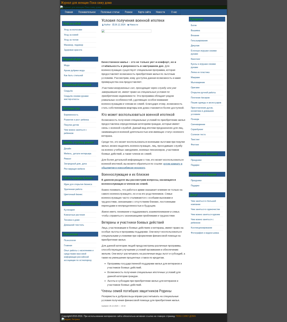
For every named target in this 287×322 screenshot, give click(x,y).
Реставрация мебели (74, 169)
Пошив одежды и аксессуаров (206, 102)
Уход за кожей (71, 35)
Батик (194, 25)
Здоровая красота (73, 50)
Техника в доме (72, 220)
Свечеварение (198, 124)
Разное (129, 12)
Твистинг (195, 139)
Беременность (71, 114)
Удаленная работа (73, 189)
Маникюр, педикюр (73, 45)
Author (107, 24)
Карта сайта (144, 12)
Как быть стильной (73, 75)
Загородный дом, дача (75, 163)
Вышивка (195, 30)
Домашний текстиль (74, 225)
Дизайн (67, 148)
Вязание (195, 35)
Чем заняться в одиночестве (205, 209)
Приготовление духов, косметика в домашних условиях (202, 111)
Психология (70, 240)
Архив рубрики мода (74, 70)
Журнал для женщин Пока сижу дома (86, 3)
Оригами (195, 87)
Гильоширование (199, 40)
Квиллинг (195, 59)
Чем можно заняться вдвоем (205, 214)
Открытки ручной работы (203, 92)
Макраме (195, 77)
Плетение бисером (200, 97)
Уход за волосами (73, 29)
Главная (68, 245)
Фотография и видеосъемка (205, 233)
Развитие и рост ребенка (76, 119)
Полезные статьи (110, 12)
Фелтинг (195, 144)
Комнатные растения (74, 215)
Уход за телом (71, 39)
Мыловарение (198, 82)
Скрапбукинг (197, 129)
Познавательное (87, 12)
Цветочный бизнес (73, 194)
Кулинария (69, 210)
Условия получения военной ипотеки (132, 20)
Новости (160, 12)
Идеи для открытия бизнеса (78, 184)
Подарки (195, 165)
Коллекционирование (201, 227)
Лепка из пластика (200, 72)
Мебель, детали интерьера (77, 153)
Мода (66, 65)
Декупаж (195, 45)
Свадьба (68, 91)
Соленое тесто (198, 134)
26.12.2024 (120, 24)
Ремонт (67, 158)
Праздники (196, 160)
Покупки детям (71, 125)
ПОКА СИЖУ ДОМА (186, 316)
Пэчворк (195, 119)
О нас (174, 12)
